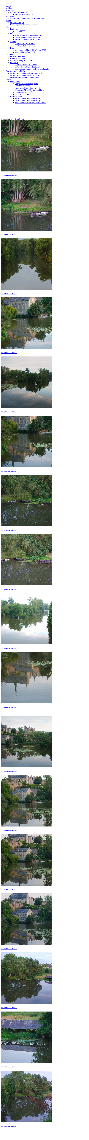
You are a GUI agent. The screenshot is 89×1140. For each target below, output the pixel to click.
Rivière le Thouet (16, 96)
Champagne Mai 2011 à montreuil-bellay (30, 90)
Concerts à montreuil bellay (16, 71)
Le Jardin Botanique (17, 56)
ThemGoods (19, 119)
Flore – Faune (15, 82)
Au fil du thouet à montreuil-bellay (27, 98)
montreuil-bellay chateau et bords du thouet (30, 103)
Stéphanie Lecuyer (17, 23)
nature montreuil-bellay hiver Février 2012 (30, 50)
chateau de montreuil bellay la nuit (27, 67)
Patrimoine (9, 54)
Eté (11, 33)
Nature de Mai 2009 (22, 94)
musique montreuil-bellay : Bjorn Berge (24, 75)
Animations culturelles (18, 12)
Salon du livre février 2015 (24, 14)
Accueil (8, 6)
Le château (14, 63)
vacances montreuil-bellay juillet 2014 (29, 35)
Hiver (12, 48)
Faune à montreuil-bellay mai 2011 (27, 88)
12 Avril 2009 (20, 31)
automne (13, 42)
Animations (10, 10)
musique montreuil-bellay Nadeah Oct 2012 (26, 73)
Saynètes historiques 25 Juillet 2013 (23, 61)
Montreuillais (10, 16)
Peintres (8, 21)
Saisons (8, 27)
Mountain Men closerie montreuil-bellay (25, 77)
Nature (8, 79)
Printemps (13, 29)
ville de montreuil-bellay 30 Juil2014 (28, 40)
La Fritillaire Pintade (22, 86)
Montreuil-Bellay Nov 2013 (25, 46)
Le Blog (9, 8)
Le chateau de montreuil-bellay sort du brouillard (32, 69)
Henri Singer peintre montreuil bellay (23, 25)
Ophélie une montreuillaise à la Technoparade (27, 19)
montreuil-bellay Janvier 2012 (26, 52)
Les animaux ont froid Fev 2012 (26, 92)
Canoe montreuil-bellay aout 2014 (27, 37)
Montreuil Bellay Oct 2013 (25, 44)
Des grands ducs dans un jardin (26, 84)
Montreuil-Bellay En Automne (26, 65)
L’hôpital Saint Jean (17, 58)
